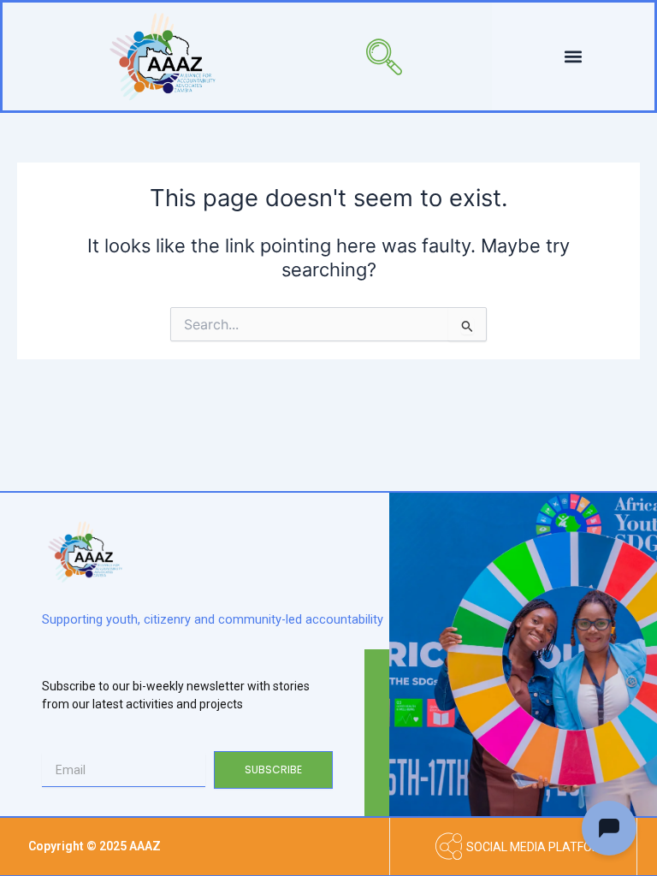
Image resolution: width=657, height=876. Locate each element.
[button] (358, 56)
